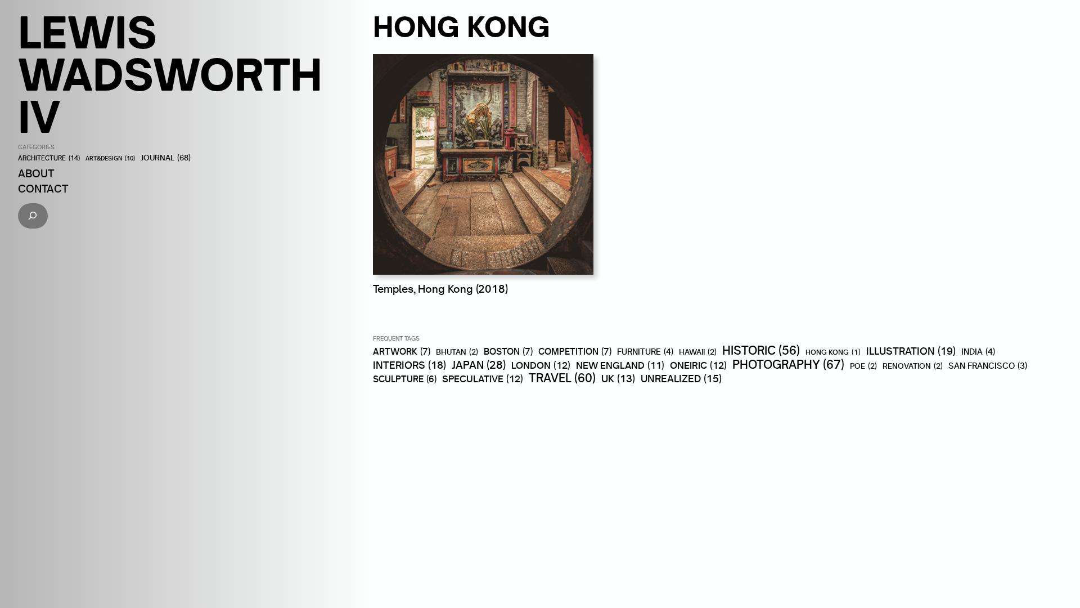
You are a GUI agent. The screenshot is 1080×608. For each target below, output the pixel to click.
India (978, 351)
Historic (761, 350)
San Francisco (987, 365)
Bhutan (457, 352)
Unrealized (681, 379)
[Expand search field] (33, 216)
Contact (43, 188)
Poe (863, 366)
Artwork (401, 351)
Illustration (911, 351)
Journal (166, 158)
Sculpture (404, 379)
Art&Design (110, 159)
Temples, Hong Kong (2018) (440, 289)
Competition (574, 351)
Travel (562, 378)
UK (618, 379)
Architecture (49, 158)
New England (620, 365)
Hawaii (698, 352)
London (540, 365)
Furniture (645, 351)
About (36, 173)
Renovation (913, 366)
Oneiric (698, 365)
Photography (788, 364)
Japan (479, 365)
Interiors (409, 365)
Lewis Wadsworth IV (170, 74)
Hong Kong (833, 352)
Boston (508, 351)
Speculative (482, 379)
